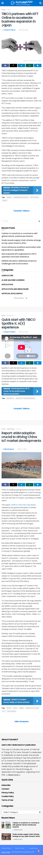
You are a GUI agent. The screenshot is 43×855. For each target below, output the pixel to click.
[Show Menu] (3, 3)
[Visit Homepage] (21, 3)
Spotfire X (10, 398)
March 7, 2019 (23, 332)
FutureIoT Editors (9, 30)
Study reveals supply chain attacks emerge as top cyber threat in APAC (26, 835)
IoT (4, 711)
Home (3, 10)
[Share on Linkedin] (21, 65)
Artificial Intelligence (12, 293)
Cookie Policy (8, 796)
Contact (5, 789)
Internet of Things (32, 708)
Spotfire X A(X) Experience (25, 398)
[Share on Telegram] (37, 65)
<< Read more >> (13, 775)
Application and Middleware (15, 289)
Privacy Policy (8, 792)
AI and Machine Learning (13, 280)
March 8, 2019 (23, 30)
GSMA (22, 708)
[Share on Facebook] (5, 65)
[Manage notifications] (38, 851)
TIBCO (9, 10)
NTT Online (34, 197)
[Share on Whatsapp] (29, 65)
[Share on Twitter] (13, 65)
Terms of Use (7, 800)
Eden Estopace (9, 449)
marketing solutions (21, 197)
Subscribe (6, 785)
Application (7, 284)
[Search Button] (40, 3)
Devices (18, 429)
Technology (10, 429)
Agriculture (7, 275)
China (9, 708)
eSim (15, 708)
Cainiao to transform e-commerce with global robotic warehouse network (26, 825)
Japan (9, 197)
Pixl (33, 852)
